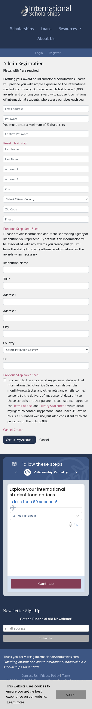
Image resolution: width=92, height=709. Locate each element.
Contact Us (30, 675)
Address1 (9, 295)
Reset (7, 143)
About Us (46, 38)
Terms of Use (23, 406)
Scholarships (22, 28)
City (6, 327)
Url (5, 359)
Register (54, 53)
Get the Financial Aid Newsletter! (46, 619)
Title (6, 279)
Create (18, 429)
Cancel (8, 429)
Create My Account (19, 439)
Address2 (9, 311)
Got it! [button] (71, 694)
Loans (46, 28)
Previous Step (13, 228)
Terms (66, 675)
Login (38, 53)
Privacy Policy (49, 675)
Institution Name (15, 263)
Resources (68, 28)
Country (8, 343)
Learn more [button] (15, 702)
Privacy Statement (52, 406)
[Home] (46, 11)
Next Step (19, 143)
